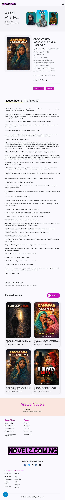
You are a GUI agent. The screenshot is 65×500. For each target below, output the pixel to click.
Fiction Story (8, 479)
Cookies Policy (28, 434)
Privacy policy (28, 431)
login (34, 285)
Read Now (50, 88)
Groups (16, 487)
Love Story (8, 473)
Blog (15, 476)
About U (26, 423)
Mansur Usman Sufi (46, 71)
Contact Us (27, 426)
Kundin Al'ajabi (9, 423)
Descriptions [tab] (14, 100)
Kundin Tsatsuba (9, 426)
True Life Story (7, 482)
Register (29, 285)
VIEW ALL (54, 295)
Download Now (38, 88)
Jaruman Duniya (9, 431)
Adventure (8, 476)
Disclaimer (27, 428)
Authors (16, 482)
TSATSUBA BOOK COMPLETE (10, 435)
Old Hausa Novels (48, 75)
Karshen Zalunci (9, 428)
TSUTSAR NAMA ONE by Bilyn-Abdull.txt (21, 341)
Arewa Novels (46, 60)
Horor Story (8, 486)
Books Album (18, 479)
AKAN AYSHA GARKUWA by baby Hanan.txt (22, 388)
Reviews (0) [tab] (31, 100)
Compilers (17, 484)
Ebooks (16, 473)
